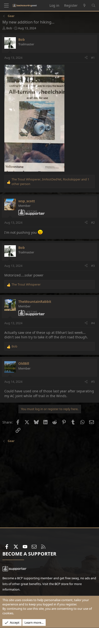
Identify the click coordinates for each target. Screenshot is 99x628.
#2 (93, 222)
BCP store (61, 584)
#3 (93, 265)
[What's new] (84, 5)
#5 (93, 381)
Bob (9, 28)
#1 (93, 57)
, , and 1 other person (50, 181)
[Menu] (6, 5)
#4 (93, 323)
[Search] (93, 5)
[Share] (86, 57)
